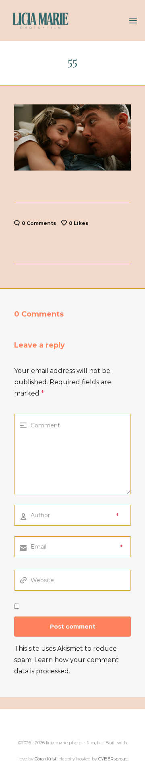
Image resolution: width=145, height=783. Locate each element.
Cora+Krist (45, 759)
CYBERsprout (112, 759)
